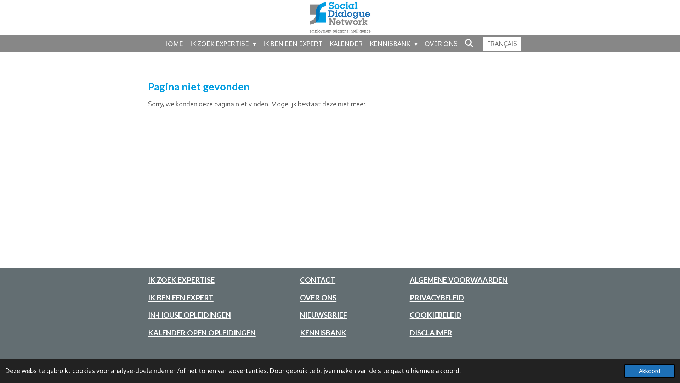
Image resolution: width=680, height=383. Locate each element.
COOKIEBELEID (435, 315)
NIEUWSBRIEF (323, 315)
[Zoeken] (469, 42)
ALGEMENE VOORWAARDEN (459, 280)
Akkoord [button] (649, 370)
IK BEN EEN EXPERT (181, 297)
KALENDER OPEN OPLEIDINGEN (202, 332)
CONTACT (317, 280)
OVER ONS (318, 297)
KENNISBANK (323, 332)
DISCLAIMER (431, 332)
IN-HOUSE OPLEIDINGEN (189, 315)
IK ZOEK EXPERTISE (181, 280)
